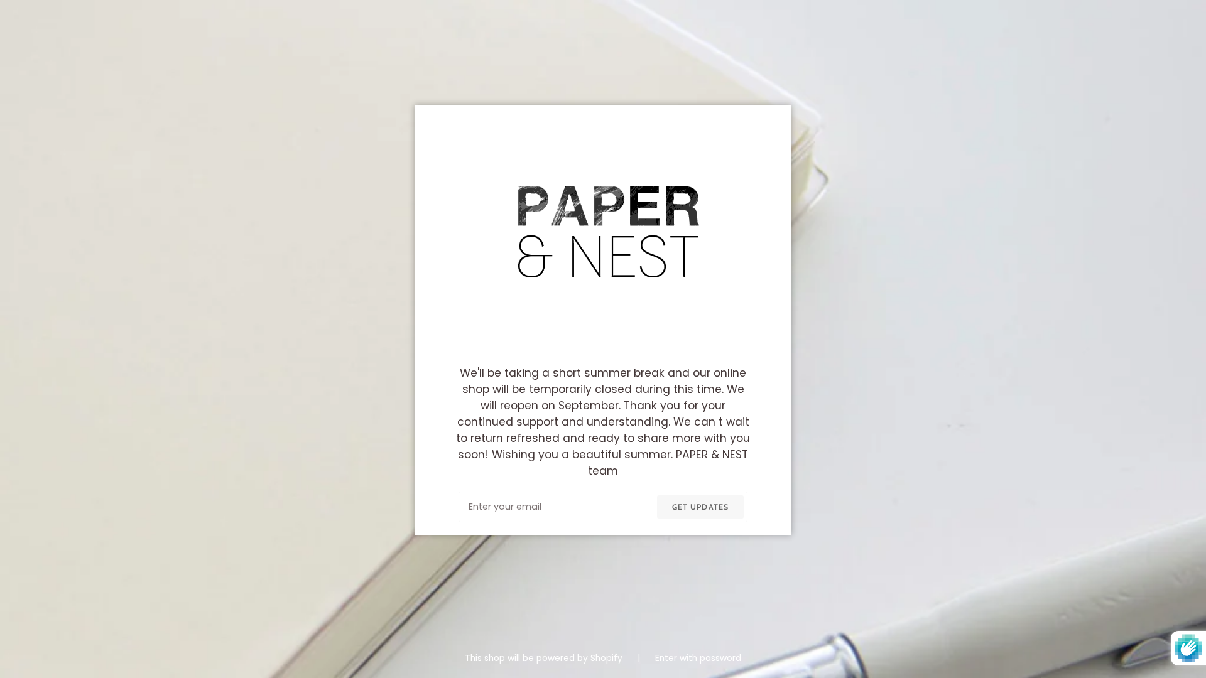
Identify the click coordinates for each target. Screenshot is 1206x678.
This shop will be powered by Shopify (545, 658)
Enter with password (698, 658)
